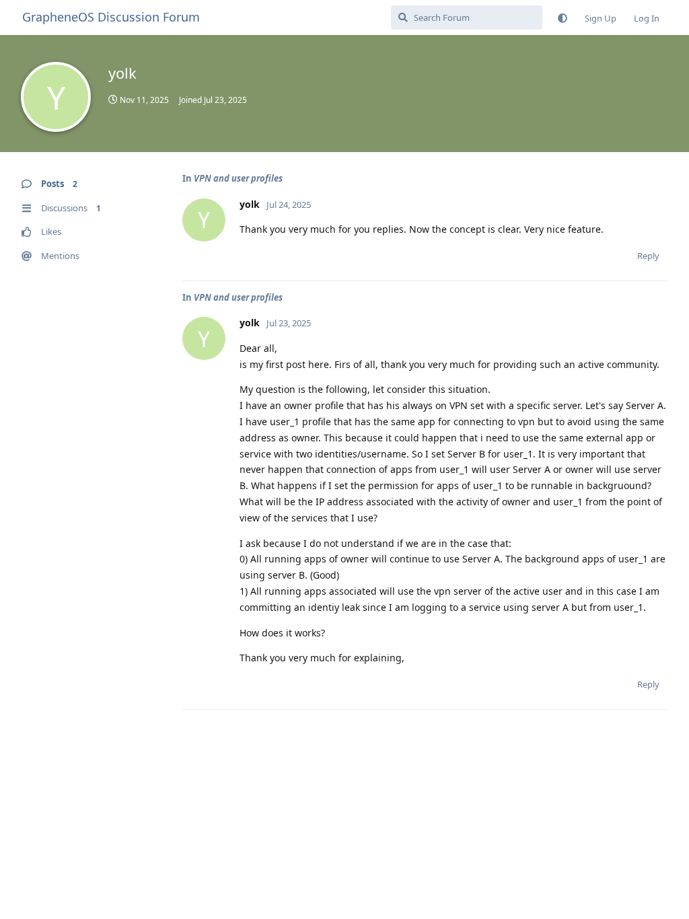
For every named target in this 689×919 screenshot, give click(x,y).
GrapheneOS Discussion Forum (111, 17)
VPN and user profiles (238, 178)
